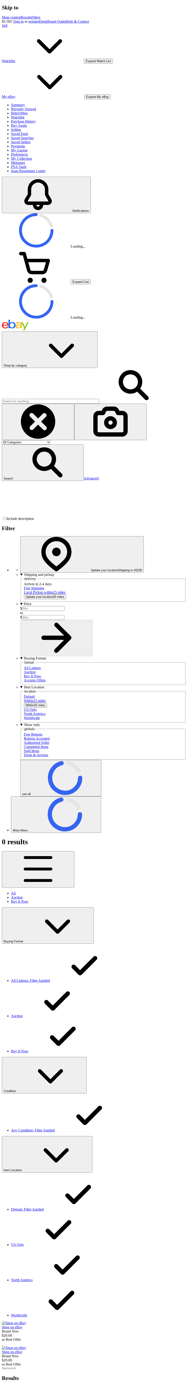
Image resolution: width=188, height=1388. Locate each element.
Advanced (91, 478)
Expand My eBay (97, 97)
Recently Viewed (23, 109)
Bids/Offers (19, 113)
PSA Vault (18, 167)
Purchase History (23, 121)
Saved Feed (19, 134)
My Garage (19, 150)
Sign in (18, 21)
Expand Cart (80, 282)
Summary (18, 105)
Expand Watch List (98, 61)
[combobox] (50, 401)
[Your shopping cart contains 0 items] (36, 282)
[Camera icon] (110, 422)
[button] (43, 462)
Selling (16, 130)
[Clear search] (38, 422)
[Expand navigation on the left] (38, 869)
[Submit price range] (56, 638)
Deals (43, 21)
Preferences (19, 154)
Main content (11, 17)
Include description (20, 519)
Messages (18, 163)
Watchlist (17, 117)
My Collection (21, 158)
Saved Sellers (20, 142)
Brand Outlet (56, 21)
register (33, 21)
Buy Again (19, 125)
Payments (18, 146)
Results (26, 17)
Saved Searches (22, 138)
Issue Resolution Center (28, 171)
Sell (4, 26)
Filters (35, 17)
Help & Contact (77, 21)
